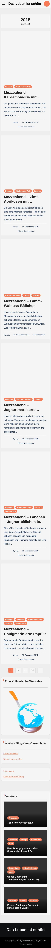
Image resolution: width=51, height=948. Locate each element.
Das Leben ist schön (24, 4)
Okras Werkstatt (10, 754)
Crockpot (13, 840)
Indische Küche (30, 868)
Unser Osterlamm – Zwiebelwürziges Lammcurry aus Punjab (23, 879)
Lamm (26, 295)
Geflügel (9, 399)
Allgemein (13, 818)
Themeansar (25, 944)
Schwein (33, 900)
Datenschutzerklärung (13, 776)
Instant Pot (36, 840)
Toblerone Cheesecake (20, 822)
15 (33, 670)
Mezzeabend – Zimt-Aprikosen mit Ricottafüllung (21, 201)
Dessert (8, 87)
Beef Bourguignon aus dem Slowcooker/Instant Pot (22, 849)
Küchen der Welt (23, 87)
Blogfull (38, 940)
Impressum (8, 771)
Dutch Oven (14, 868)
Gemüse (20, 619)
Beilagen (9, 507)
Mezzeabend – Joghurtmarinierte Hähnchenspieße (19, 409)
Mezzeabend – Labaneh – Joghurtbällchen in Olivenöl (24, 522)
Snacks (37, 191)
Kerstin (15, 122)
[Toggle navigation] (3, 3)
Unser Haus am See (12, 759)
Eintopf (24, 840)
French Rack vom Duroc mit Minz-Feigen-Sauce (23, 906)
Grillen (23, 900)
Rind (11, 843)
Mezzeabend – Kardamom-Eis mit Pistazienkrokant (20, 97)
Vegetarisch (10, 511)
